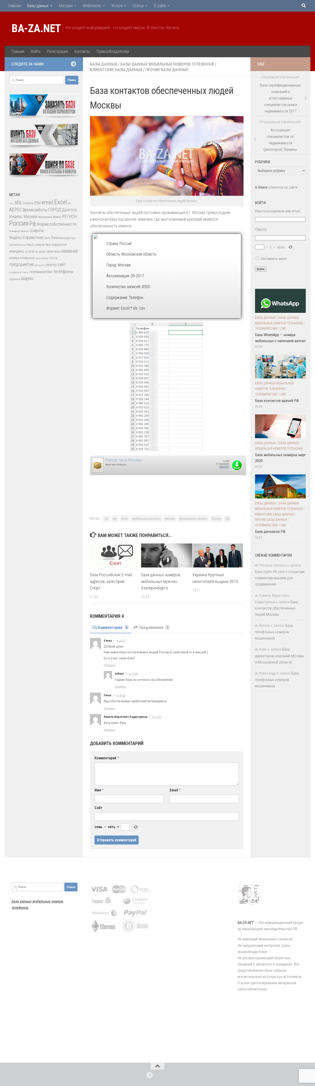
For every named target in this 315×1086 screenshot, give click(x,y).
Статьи (138, 5)
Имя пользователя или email (277, 211)
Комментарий (107, 758)
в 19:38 (133, 674)
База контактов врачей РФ (277, 400)
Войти (35, 51)
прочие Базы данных (167, 69)
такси (26, 272)
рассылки (40, 265)
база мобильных (18, 244)
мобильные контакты (146, 518)
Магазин (66, 5)
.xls (106, 518)
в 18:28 (121, 695)
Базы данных (38, 5)
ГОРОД (54, 209)
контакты (31, 251)
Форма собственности (56, 224)
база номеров (36, 244)
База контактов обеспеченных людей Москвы (276, 608)
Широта (37, 230)
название (69, 251)
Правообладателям (112, 51)
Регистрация (57, 51)
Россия (216, 518)
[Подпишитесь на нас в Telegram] (73, 64)
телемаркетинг (41, 272)
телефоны (63, 271)
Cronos (27, 203)
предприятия (21, 264)
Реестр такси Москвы (123, 460)
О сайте (160, 5)
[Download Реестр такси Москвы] (97, 471)
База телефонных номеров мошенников (274, 631)
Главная (14, 5)
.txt (10, 203)
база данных (67, 238)
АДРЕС (15, 209)
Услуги (116, 5)
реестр (51, 264)
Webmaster (92, 5)
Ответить (109, 665)
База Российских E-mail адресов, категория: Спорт (111, 581)
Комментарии (113, 627)
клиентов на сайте (276, 187)
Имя (99, 790)
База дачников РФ (270, 531)
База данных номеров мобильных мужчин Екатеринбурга (160, 581)
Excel (124, 518)
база (55, 237)
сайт (61, 264)
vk (69, 203)
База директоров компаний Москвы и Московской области (279, 655)
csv (115, 518)
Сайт (98, 807)
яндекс (27, 278)
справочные (15, 272)
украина (14, 279)
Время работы (35, 209)
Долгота (69, 209)
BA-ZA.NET (36, 28)
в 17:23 (156, 717)
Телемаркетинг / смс (270, 328)
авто (47, 238)
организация (42, 258)
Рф (227, 518)
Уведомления (154, 627)
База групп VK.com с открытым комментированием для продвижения (279, 577)
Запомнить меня (274, 258)
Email (175, 790)
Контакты (82, 51)
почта (53, 258)
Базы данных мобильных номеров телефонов (167, 64)
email (47, 202)
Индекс (16, 216)
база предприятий (56, 244)
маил (42, 251)
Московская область (193, 518)
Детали (224, 467)
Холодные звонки (19, 231)
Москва (170, 518)
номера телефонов (22, 258)
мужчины (53, 251)
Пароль (261, 229)
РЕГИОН (69, 216)
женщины (16, 251)
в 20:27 (121, 641)
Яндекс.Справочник (26, 237)
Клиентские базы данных (116, 69)
